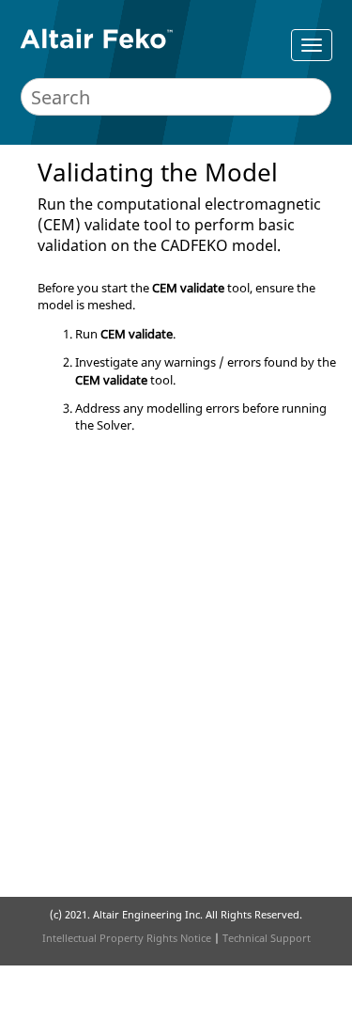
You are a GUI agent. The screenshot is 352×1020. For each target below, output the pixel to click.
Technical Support (266, 938)
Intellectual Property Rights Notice (126, 938)
